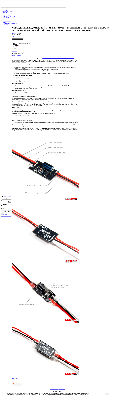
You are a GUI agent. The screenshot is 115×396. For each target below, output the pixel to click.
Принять (107, 394)
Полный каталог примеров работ (10, 23)
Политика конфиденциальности (80, 394)
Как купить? (6, 13)
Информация (6, 17)
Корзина (14, 33)
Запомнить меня (6, 211)
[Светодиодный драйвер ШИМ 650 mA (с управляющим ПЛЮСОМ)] (15, 46)
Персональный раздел (17, 36)
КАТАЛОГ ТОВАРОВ (8, 11)
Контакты (5, 24)
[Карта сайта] (3, 8)
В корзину (18, 55)
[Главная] (33, 7)
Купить (14, 55)
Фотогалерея (6, 19)
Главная (5, 10)
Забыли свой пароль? (6, 216)
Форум (4, 22)
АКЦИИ (5, 12)
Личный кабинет (7, 21)
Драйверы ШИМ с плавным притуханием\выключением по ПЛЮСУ (58, 58)
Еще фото (14, 51)
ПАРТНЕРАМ (6, 15)
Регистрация (4, 214)
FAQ (4, 18)
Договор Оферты (7, 196)
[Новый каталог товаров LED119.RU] (17, 39)
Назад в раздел (15, 378)
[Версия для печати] (4, 8)
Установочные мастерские (9, 16)
